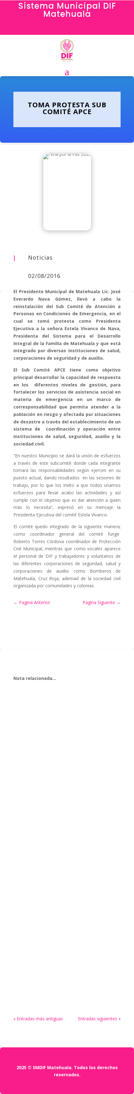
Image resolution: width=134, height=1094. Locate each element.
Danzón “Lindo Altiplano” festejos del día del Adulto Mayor (64, 720)
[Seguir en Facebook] (67, 28)
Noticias (40, 257)
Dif (31, 729)
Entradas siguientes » (99, 1019)
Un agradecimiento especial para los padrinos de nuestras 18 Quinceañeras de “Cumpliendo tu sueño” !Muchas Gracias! (63, 825)
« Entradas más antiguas (38, 1019)
